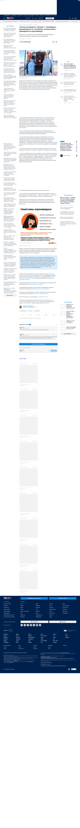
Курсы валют (47, 15)
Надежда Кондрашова (28, 306)
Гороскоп (41, 15)
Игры (52, 15)
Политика (51, 424)
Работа (50, 427)
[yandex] (40, 442)
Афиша (36, 15)
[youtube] (37, 442)
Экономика (64, 427)
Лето (37, 426)
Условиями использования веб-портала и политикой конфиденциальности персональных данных (57, 475)
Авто (22, 420)
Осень (50, 422)
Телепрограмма (31, 15)
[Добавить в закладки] (53, 42)
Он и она (51, 420)
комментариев (26, 41)
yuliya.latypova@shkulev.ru (64, 469)
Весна (22, 424)
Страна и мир (65, 424)
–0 (56, 341)
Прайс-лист (6, 422)
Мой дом (38, 427)
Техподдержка (7, 429)
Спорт (63, 420)
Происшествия (52, 426)
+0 (52, 341)
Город (22, 426)
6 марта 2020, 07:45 (22, 38)
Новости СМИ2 (22, 358)
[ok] (28, 442)
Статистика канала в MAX (9, 433)
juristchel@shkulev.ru (30, 478)
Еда (21, 429)
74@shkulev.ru (16, 477)
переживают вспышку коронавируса (40, 288)
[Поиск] (70, 18)
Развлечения (52, 429)
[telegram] (22, 442)
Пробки (34, 18)
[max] (31, 442)
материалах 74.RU (44, 296)
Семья (50, 433)
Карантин (30, 310)
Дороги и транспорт (25, 427)
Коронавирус (37, 310)
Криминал (38, 422)
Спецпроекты (65, 429)
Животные (23, 431)
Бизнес (22, 422)
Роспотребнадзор (23, 310)
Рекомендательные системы (45, 480)
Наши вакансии (7, 427)
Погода (25, 15)
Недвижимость (7, 15)
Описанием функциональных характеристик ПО (49, 474)
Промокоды (13, 15)
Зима (37, 420)
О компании (6, 424)
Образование (38, 433)
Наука (37, 429)
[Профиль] (75, 18)
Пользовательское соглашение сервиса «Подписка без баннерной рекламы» (53, 482)
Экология (64, 426)
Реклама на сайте (7, 420)
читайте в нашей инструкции (41, 293)
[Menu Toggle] (4, 18)
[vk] (25, 442)
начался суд (41, 275)
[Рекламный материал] (50, 18)
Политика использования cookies (46, 479)
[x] (34, 442)
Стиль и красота (65, 422)
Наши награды (7, 426)
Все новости (10, 26)
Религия (51, 431)
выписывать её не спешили (36, 284)
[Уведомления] (72, 18)
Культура (38, 424)
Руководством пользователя (45, 473)
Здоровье (23, 433)
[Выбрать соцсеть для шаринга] (56, 42)
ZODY (55, 15)
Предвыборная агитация (9, 431)
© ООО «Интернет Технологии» (9, 485)
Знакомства (20, 15)
